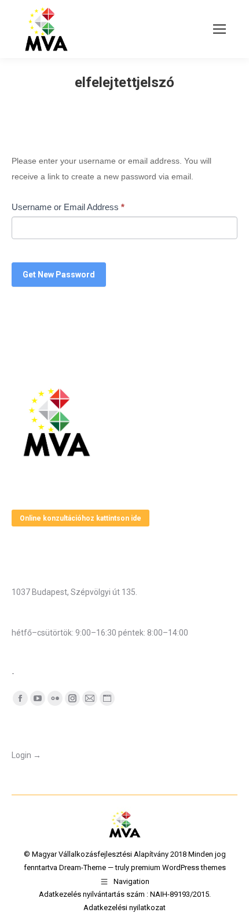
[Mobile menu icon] (219, 29)
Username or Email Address (68, 207)
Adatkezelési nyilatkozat (124, 907)
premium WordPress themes (178, 867)
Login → (26, 755)
